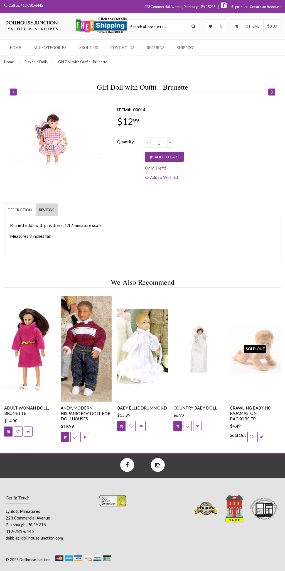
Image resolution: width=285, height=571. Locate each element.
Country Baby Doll (195, 407)
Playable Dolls (36, 62)
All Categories (50, 47)
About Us (88, 47)
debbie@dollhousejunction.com (34, 537)
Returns (155, 47)
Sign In (236, 6)
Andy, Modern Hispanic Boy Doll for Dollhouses (85, 413)
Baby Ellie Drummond (142, 407)
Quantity (125, 141)
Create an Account (265, 6)
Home (15, 47)
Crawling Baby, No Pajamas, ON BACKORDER (250, 413)
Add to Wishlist (163, 177)
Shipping (186, 47)
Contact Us (122, 47)
